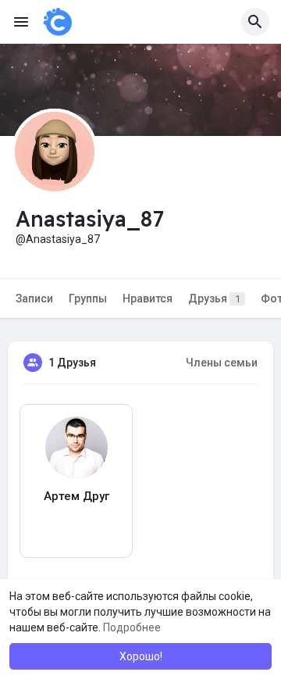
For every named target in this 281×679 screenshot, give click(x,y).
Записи (34, 298)
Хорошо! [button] (140, 656)
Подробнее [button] (132, 627)
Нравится (148, 298)
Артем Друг (76, 496)
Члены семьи (222, 362)
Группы (88, 298)
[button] (255, 22)
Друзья (214, 298)
